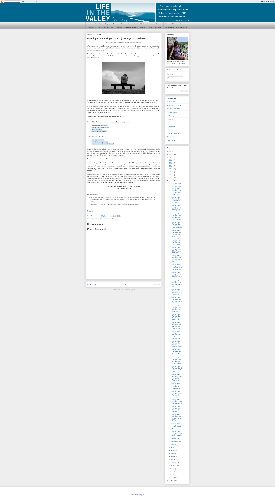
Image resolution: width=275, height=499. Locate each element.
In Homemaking (172, 112)
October (174, 439)
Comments (173, 78)
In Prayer (170, 119)
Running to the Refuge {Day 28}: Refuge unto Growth (175, 208)
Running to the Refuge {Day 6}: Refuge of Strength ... (176, 394)
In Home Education (173, 109)
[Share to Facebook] (118, 216)
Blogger (141, 495)
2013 (171, 469)
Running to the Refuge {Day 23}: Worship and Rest (175, 250)
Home (89, 24)
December (174, 183)
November (174, 186)
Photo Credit (91, 211)
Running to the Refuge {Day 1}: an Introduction (176, 433)
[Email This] (112, 216)
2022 (171, 157)
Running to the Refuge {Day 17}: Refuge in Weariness (176, 300)
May (172, 453)
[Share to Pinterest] (120, 216)
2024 (171, 151)
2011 (171, 475)
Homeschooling (125, 24)
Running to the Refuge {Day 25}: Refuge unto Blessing (175, 233)
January (174, 465)
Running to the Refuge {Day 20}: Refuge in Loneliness (176, 275)
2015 (171, 178)
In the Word (111, 219)
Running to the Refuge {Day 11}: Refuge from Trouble (175, 352)
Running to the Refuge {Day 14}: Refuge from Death (175, 325)
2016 (171, 175)
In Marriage (171, 116)
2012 (171, 472)
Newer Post (91, 284)
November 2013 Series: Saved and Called (100, 27)
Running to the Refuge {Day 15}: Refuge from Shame (175, 316)
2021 (171, 160)
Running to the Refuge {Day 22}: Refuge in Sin (176, 258)
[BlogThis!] (114, 216)
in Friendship (171, 140)
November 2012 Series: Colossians (176, 24)
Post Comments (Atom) (128, 290)
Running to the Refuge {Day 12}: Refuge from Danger (175, 343)
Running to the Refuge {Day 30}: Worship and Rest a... (175, 191)
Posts (171, 74)
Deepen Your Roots (111, 24)
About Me (98, 24)
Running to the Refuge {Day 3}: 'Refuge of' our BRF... (176, 417)
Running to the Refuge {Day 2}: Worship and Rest (176, 425)
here (140, 42)
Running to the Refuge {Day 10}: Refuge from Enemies (176, 360)
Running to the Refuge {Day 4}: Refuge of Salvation (176, 409)
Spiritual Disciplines (155, 27)
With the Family (172, 137)
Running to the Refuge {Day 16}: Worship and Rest (175, 308)
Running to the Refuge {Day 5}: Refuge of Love (176, 401)
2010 (171, 478)
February (174, 462)
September (175, 441)
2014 (171, 180)
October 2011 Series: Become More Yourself (147, 24)
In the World (171, 130)
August (173, 444)
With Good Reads (173, 133)
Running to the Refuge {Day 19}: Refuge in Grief (176, 283)
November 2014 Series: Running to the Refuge (131, 27)
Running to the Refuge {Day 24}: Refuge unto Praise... (175, 241)
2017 (171, 172)
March (173, 459)
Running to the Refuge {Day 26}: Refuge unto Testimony (176, 224)
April (172, 456)
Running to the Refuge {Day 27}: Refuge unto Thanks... (176, 216)
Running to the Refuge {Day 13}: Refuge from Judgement (175, 334)
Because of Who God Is (99, 219)
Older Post (156, 284)
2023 (171, 154)
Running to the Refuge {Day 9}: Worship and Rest (176, 368)
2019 (171, 166)
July (172, 447)
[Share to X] (116, 216)
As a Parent (171, 101)
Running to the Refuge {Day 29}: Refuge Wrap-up (175, 199)
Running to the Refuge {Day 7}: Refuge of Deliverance (176, 385)
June (173, 450)
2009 (171, 480)
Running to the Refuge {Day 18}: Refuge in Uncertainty (176, 291)
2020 (171, 163)
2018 (171, 169)
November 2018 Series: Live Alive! (176, 27)
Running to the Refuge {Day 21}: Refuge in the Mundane (176, 266)
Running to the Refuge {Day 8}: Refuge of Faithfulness (176, 377)
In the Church (171, 123)
